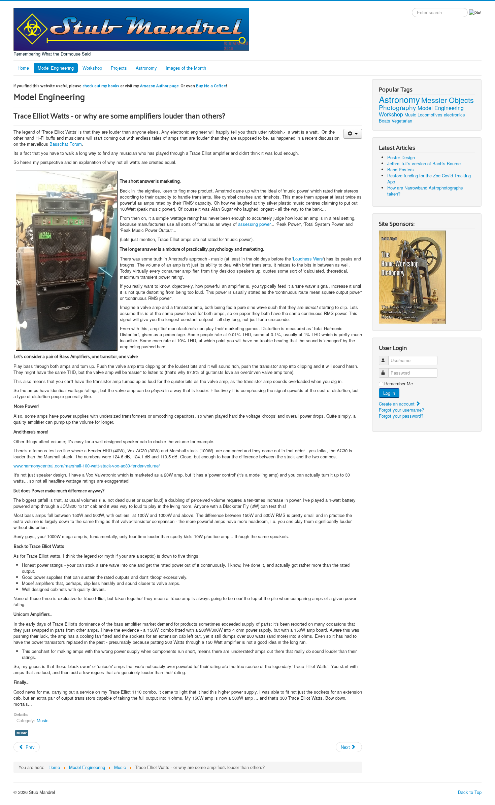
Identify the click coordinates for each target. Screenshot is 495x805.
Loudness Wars (308, 258)
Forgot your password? (401, 416)
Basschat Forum (66, 144)
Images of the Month (186, 68)
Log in (389, 393)
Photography (397, 107)
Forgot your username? (401, 410)
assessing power (254, 224)
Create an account (397, 403)
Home (23, 68)
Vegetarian (402, 120)
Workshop (92, 68)
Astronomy (146, 68)
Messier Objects (447, 100)
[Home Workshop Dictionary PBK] (412, 276)
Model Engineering (56, 68)
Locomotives (430, 114)
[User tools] (352, 134)
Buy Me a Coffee (211, 85)
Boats (384, 120)
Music (42, 720)
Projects (119, 68)
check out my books (100, 85)
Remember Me (398, 384)
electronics (454, 114)
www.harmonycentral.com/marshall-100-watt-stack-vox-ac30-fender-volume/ (86, 465)
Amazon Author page (159, 85)
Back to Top (470, 792)
